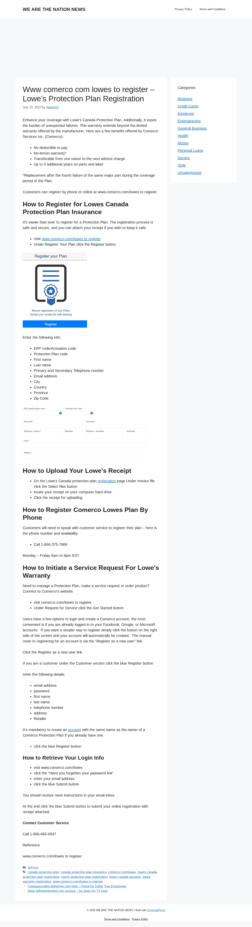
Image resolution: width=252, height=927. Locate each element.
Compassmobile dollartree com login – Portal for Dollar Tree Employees (77, 886)
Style (182, 165)
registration (107, 481)
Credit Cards (188, 106)
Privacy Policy (183, 9)
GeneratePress (156, 910)
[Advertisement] (126, 46)
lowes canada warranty (125, 877)
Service (33, 867)
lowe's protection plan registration (84, 877)
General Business (192, 128)
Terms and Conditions (212, 9)
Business (185, 99)
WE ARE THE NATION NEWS (54, 9)
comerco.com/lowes (122, 872)
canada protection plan (43, 872)
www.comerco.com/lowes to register (71, 239)
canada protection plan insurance (83, 872)
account (74, 730)
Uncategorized (189, 173)
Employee (186, 113)
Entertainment (189, 121)
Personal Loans (190, 150)
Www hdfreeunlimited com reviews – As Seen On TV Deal (67, 891)
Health (183, 136)
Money (183, 143)
